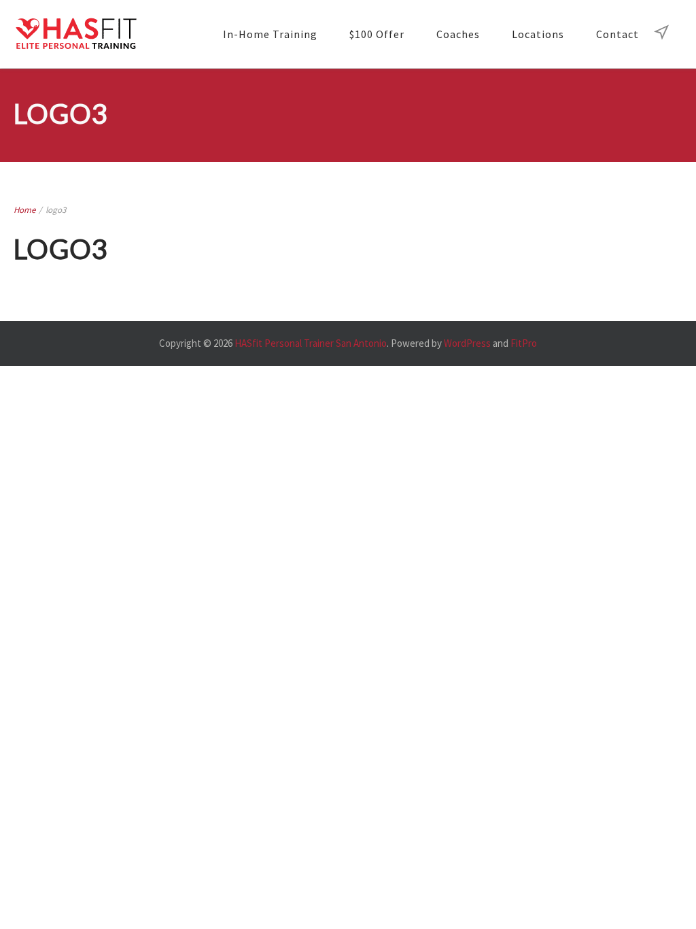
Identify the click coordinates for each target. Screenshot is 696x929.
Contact (617, 34)
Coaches (458, 34)
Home (24, 210)
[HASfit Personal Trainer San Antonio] (75, 34)
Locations (538, 34)
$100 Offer (376, 34)
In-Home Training (270, 34)
